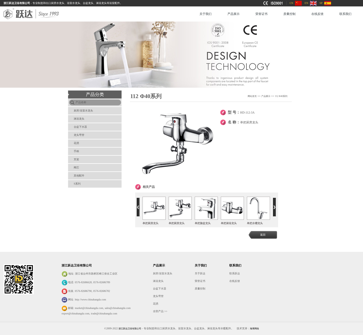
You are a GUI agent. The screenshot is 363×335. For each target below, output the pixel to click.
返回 (262, 234)
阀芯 (76, 167)
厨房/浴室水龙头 (83, 110)
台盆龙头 (199, 328)
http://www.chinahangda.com (90, 299)
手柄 (76, 151)
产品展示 (233, 13)
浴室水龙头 (184, 328)
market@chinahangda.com (89, 308)
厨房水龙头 (168, 328)
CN (291, 3)
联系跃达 (234, 273)
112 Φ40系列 (281, 96)
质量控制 (289, 13)
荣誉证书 (261, 13)
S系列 (77, 183)
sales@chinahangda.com (118, 308)
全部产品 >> (160, 311)
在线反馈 (317, 13)
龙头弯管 (79, 135)
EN (306, 3)
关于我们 (205, 13)
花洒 (76, 143)
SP (321, 3)
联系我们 (345, 13)
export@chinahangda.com (75, 313)
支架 (76, 159)
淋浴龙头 (79, 118)
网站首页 (252, 96)
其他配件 (79, 175)
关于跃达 (200, 273)
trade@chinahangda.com (104, 313)
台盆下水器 (80, 126)
